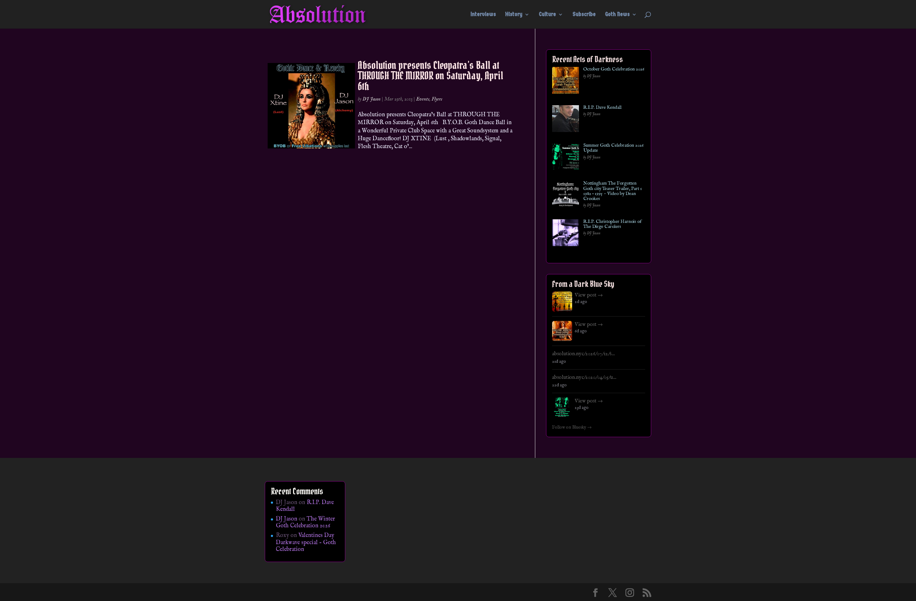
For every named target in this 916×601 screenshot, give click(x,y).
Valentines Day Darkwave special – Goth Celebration (306, 542)
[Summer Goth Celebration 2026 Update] (565, 158)
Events (422, 99)
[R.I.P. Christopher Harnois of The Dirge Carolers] (565, 234)
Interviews (483, 15)
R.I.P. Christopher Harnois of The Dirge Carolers (612, 224)
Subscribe (584, 15)
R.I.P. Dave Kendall (602, 107)
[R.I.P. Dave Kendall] (565, 120)
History (513, 15)
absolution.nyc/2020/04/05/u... (584, 377)
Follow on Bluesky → (572, 427)
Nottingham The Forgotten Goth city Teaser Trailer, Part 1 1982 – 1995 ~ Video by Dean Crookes (612, 191)
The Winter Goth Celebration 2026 (305, 522)
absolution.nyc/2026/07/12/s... (583, 354)
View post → (589, 295)
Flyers (437, 99)
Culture (547, 15)
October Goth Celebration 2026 (613, 69)
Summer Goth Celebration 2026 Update (613, 148)
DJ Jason (371, 99)
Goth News (617, 15)
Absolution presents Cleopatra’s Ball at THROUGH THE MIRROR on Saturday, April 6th (430, 75)
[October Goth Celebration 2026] (565, 82)
